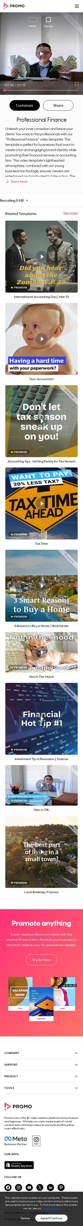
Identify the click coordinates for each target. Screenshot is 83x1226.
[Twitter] (39, 1188)
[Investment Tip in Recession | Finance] (41, 719)
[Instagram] (36, 1141)
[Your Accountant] (41, 339)
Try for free (41, 960)
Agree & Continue (51, 1218)
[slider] (4, 90)
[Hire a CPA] (41, 785)
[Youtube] (29, 1188)
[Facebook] (15, 1140)
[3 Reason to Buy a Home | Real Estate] (41, 586)
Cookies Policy (51, 1208)
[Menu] (77, 6)
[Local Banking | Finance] (41, 852)
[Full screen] (77, 83)
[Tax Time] (41, 503)
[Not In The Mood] (41, 652)
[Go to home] (15, 6)
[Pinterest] (61, 1188)
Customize (24, 105)
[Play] (41, 54)
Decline (25, 1218)
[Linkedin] (50, 1188)
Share (58, 105)
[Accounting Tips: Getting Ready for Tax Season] (41, 421)
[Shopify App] (41, 1165)
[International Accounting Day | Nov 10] (41, 257)
